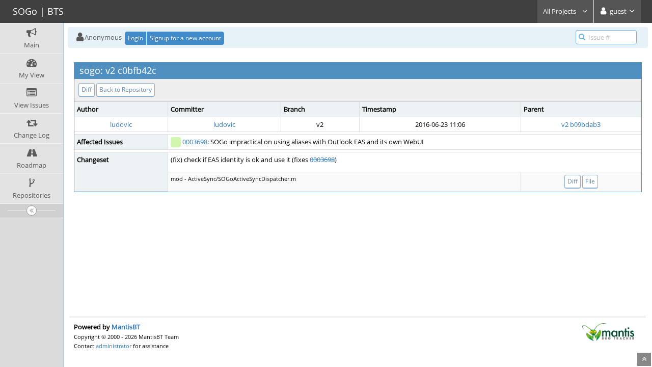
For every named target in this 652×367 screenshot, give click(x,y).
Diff (87, 89)
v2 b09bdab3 (581, 124)
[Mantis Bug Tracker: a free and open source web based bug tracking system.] (608, 331)
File (590, 181)
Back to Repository (125, 89)
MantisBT (126, 326)
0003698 (194, 141)
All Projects (560, 11)
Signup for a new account (185, 38)
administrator (113, 346)
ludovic (121, 124)
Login (135, 38)
